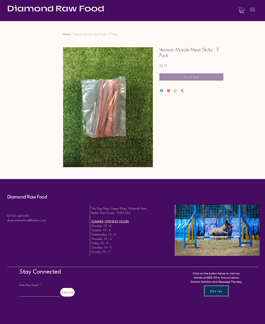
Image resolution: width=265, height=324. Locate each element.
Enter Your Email (28, 284)
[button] (242, 10)
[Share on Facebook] (162, 91)
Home (66, 34)
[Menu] (253, 9)
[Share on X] (182, 91)
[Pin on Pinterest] (168, 91)
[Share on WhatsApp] (175, 91)
